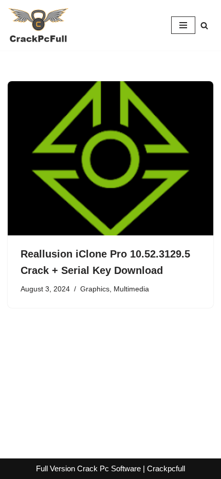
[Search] (204, 25)
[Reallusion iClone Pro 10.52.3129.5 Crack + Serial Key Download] (110, 158)
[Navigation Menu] (183, 25)
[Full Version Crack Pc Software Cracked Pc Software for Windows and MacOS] (38, 25)
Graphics (94, 289)
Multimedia (131, 289)
